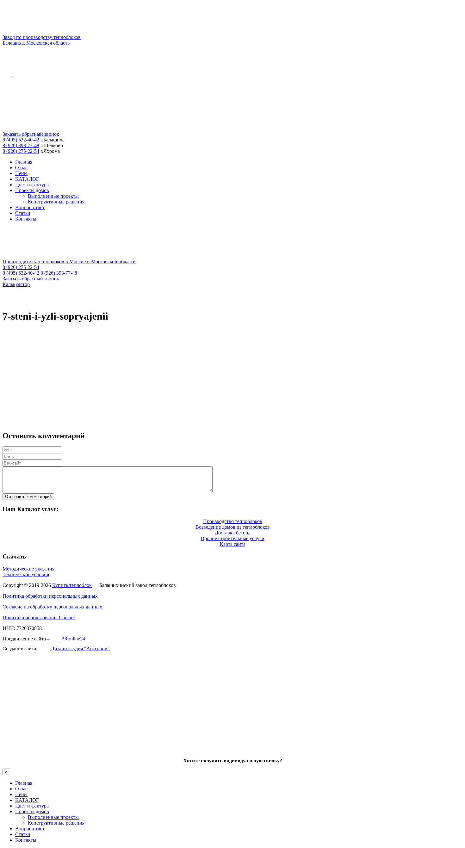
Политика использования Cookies (39, 617)
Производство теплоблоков (232, 521)
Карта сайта (232, 544)
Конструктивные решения (56, 201)
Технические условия (26, 574)
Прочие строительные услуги (232, 538)
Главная (23, 162)
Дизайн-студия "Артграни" (80, 648)
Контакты (25, 218)
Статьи (22, 213)
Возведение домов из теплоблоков (232, 527)
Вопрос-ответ (30, 207)
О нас (21, 167)
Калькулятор (16, 284)
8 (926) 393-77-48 (21, 145)
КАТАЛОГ (27, 179)
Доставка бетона (233, 532)
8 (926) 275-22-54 (21, 151)
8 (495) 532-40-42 (21, 139)
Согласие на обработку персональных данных (52, 606)
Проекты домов (32, 190)
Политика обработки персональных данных (50, 596)
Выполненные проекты (53, 196)
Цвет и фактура (32, 184)
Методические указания (28, 568)
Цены (21, 173)
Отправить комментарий (28, 496)
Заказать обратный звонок (31, 134)
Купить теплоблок (72, 585)
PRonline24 (72, 638)
